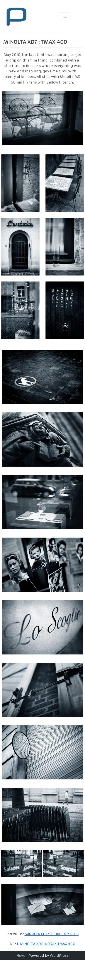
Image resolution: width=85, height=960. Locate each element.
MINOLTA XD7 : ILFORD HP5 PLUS (52, 934)
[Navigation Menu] (65, 16)
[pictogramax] (16, 16)
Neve (20, 955)
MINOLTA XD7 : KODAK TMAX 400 (47, 944)
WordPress (59, 955)
